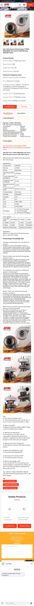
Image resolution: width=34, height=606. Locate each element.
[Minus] (31, 564)
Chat (30, 5)
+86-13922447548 (28, 1)
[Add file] (2, 603)
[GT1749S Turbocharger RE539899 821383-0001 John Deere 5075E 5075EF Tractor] (10, 509)
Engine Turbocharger (10, 488)
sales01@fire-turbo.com (9, 1)
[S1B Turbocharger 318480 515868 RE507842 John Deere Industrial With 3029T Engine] (24, 509)
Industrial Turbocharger (11, 484)
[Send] (31, 603)
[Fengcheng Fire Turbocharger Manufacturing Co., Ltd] (7, 5)
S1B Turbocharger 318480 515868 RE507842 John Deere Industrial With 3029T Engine (24, 519)
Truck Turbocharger (10, 481)
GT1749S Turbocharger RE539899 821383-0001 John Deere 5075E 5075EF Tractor (9, 519)
